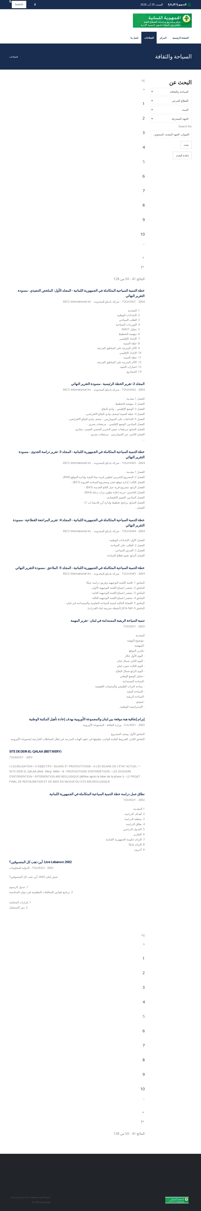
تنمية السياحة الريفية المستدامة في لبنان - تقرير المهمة (108, 620)
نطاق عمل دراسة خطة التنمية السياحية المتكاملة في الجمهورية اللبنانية (97, 794)
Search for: (185, 126)
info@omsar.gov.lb (20, 1176)
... (144, 243)
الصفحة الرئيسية (181, 37)
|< (143, 80)
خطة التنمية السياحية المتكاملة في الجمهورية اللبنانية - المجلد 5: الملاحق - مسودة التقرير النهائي (80, 567)
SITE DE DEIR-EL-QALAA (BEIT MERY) (35, 751)
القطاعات (149, 37)
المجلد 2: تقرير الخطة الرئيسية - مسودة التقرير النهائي (108, 383)
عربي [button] (49, 4)
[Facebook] (35, 4)
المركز (163, 37)
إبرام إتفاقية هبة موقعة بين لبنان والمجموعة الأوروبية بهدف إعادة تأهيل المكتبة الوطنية (87, 719)
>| (142, 267)
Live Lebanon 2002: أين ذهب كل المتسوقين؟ (40, 862)
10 (142, 234)
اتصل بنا (134, 37)
